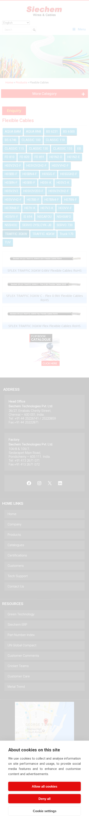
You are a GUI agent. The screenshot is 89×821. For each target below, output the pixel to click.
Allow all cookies (44, 786)
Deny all (44, 799)
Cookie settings (44, 811)
